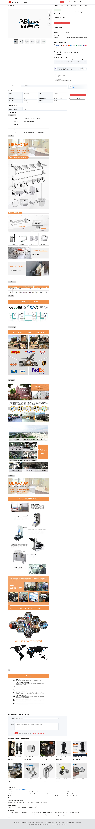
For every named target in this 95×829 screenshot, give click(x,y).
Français (33, 822)
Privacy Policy (64, 824)
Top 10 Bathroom (50, 815)
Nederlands (49, 822)
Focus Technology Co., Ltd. (40, 824)
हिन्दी (62, 822)
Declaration (59, 824)
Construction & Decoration (15, 7)
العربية (53, 822)
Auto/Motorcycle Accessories (72, 795)
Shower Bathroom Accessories (27, 815)
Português (29, 822)
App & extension (73, 5)
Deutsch (45, 822)
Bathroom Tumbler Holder (21, 807)
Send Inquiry (62, 22)
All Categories (11, 5)
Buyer (62, 5)
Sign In (56, 80)
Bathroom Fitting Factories (47, 812)
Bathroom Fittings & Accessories (25, 7)
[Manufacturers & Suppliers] (14, 2)
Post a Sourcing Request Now (38, 733)
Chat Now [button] (80, 22)
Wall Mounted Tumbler (32, 807)
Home (9, 7)
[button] (63, 88)
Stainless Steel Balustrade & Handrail (34, 791)
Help (67, 5)
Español (25, 822)
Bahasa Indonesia (78, 822)
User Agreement (53, 824)
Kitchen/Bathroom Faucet (32, 793)
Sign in (86, 2)
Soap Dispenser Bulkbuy (59, 815)
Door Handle (50, 791)
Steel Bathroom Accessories (74, 812)
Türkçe (69, 822)
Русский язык (38, 822)
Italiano (42, 822)
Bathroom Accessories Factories (35, 812)
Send (16, 733)
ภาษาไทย (65, 822)
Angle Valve (30, 795)
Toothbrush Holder (12, 807)
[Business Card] (85, 90)
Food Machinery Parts (11, 793)
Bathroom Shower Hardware (40, 815)
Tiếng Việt (72, 822)
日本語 (60, 822)
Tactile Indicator (50, 793)
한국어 (56, 822)
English (22, 822)
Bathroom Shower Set (24, 812)
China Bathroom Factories (13, 812)
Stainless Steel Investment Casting (14, 791)
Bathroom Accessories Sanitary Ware (61, 812)
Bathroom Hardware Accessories (14, 815)
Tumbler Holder (33, 7)
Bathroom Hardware (70, 793)
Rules (86, 5)
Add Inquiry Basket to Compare (30, 45)
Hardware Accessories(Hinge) (53, 795)
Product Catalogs (23, 789)
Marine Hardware (11, 795)
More (9, 817)
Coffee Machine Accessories (72, 791)
